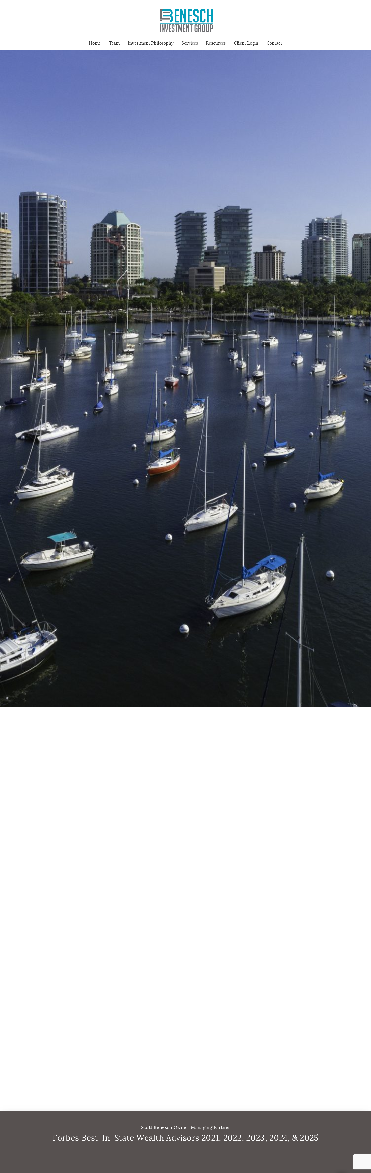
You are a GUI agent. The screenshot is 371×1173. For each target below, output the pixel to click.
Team (114, 43)
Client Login (246, 43)
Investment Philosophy (151, 43)
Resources (216, 43)
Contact (274, 43)
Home (95, 43)
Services (189, 43)
